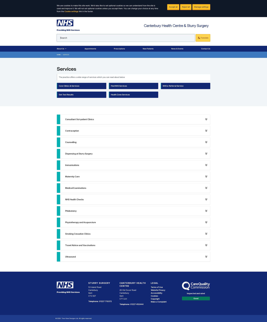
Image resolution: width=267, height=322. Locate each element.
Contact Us (205, 49)
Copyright (155, 299)
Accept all (173, 7)
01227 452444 (137, 304)
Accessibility (156, 293)
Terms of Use (157, 287)
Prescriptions (119, 49)
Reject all (186, 7)
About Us (60, 49)
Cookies (154, 296)
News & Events (177, 49)
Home (59, 54)
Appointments (90, 49)
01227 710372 (105, 301)
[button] (81, 86)
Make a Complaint (159, 302)
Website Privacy (158, 290)
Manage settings (201, 7)
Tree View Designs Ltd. (70, 318)
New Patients (148, 49)
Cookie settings (71, 11)
